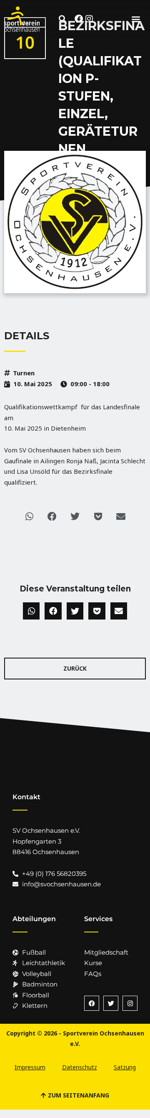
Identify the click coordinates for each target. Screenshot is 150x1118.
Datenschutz (79, 1067)
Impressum (30, 1067)
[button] (62, 19)
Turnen (24, 373)
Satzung (125, 1067)
